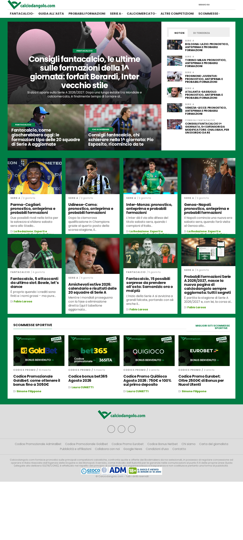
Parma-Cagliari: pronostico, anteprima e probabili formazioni (32, 209)
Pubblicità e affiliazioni (75, 449)
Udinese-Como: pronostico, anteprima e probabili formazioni (90, 209)
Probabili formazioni (87, 13)
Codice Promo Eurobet (128, 444)
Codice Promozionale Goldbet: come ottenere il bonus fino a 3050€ (36, 380)
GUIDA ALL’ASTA (51, 13)
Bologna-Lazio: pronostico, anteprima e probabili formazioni (207, 47)
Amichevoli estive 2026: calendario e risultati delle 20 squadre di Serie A (92, 288)
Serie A (115, 13)
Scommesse (208, 13)
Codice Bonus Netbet (162, 444)
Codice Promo (24, 370)
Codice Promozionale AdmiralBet (38, 444)
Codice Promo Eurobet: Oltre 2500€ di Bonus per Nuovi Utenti (201, 380)
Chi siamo (188, 444)
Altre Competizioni (177, 13)
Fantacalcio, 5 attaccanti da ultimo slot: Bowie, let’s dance (34, 283)
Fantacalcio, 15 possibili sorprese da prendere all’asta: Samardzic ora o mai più (149, 285)
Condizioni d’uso (157, 449)
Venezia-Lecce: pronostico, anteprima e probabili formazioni (206, 111)
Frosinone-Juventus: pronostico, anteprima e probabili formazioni (204, 79)
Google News (132, 449)
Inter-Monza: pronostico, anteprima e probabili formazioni (149, 209)
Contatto (179, 449)
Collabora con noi (107, 449)
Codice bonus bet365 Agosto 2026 (87, 378)
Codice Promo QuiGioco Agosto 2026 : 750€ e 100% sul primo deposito (147, 380)
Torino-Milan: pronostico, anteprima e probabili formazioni (205, 63)
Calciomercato (141, 13)
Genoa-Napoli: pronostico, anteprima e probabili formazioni (206, 209)
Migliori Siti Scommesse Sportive (213, 327)
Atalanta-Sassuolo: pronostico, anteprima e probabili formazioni (204, 95)
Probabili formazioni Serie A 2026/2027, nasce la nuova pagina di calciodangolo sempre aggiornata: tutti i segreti (207, 285)
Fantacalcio (21, 13)
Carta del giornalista (213, 444)
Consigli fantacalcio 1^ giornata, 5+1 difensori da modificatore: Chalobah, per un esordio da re (207, 128)
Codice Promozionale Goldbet (86, 444)
